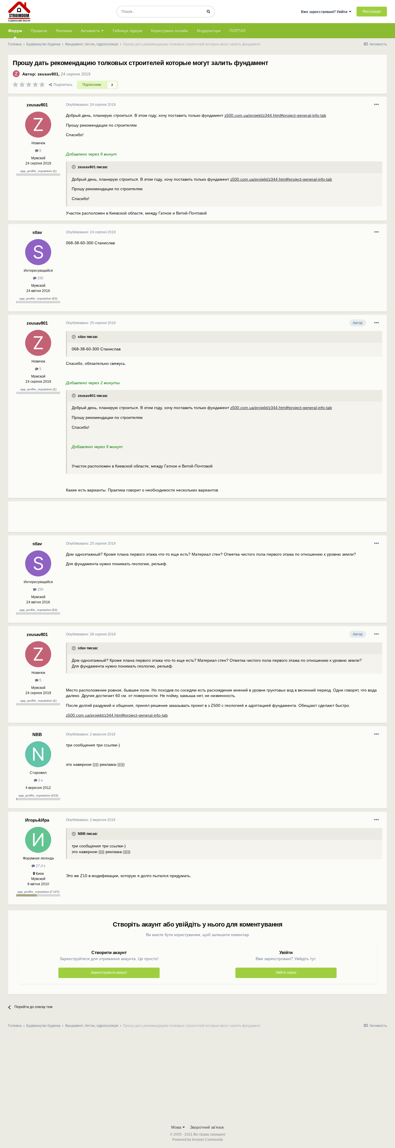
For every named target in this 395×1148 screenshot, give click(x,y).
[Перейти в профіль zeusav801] (16, 73)
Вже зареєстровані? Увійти (325, 12)
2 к (40, 780)
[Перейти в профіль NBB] (38, 754)
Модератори (209, 30)
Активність (91, 30)
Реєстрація (372, 12)
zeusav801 (48, 74)
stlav (37, 232)
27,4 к (40, 866)
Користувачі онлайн (169, 30)
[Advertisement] (171, 519)
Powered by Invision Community (197, 1140)
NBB (37, 734)
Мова (176, 1127)
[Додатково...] (376, 104)
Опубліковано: (91, 105)
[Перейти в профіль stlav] (38, 252)
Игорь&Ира (37, 820)
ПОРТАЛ (237, 30)
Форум (15, 30)
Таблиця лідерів (127, 30)
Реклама (64, 30)
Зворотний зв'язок (207, 1127)
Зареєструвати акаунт (109, 972)
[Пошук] (208, 11)
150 (39, 278)
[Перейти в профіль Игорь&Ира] (38, 840)
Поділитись (62, 85)
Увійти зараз (286, 972)
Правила (39, 30)
